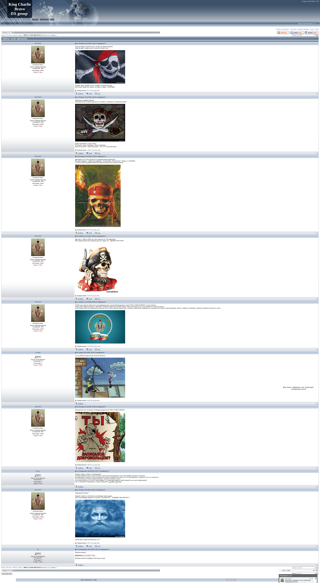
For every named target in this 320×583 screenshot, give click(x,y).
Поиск (312, 29)
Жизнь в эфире (17, 35)
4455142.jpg (90, 543)
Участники (293, 29)
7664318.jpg (90, 295)
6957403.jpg (90, 230)
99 (38, 549)
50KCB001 (38, 43)
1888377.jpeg (91, 150)
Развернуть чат (286, 576)
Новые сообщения (283, 29)
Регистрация (44, 19)
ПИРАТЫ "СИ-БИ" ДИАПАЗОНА (32, 35)
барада (38, 352)
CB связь (9, 35)
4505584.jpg (90, 346)
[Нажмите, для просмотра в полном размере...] (100, 51)
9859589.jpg (90, 400)
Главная (35, 19)
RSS (315, 23)
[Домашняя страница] (98, 93)
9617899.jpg (90, 90)
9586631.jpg (90, 465)
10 (109, 549)
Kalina (38, 471)
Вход (52, 19)
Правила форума (303, 29)
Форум (3, 35)
